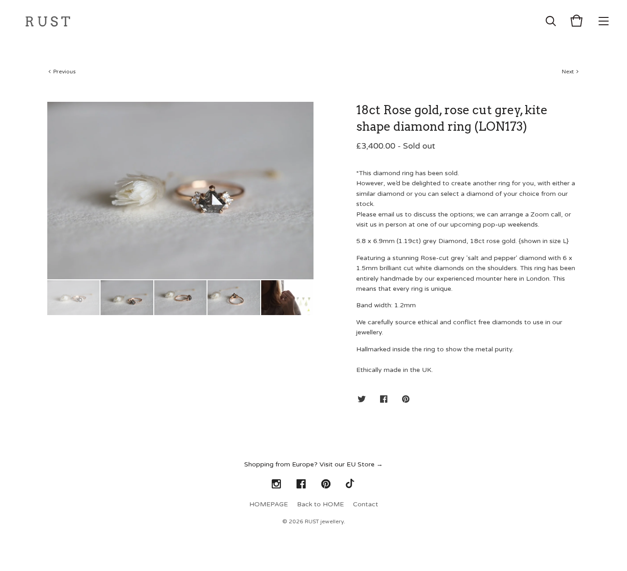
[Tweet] (361, 400)
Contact (365, 504)
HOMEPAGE (268, 504)
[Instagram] (276, 484)
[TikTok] (351, 484)
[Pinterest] (326, 484)
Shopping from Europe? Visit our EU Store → (313, 464)
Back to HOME (320, 504)
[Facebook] (301, 484)
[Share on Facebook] (383, 400)
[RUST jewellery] (47, 20)
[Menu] (604, 20)
